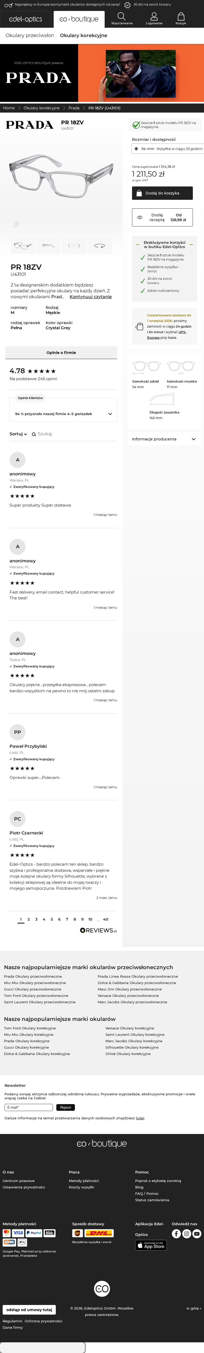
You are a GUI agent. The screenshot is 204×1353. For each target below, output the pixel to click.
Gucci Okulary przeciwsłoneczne (32, 989)
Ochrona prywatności (43, 1321)
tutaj (140, 1118)
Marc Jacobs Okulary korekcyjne (133, 1041)
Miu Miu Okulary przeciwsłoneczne (35, 983)
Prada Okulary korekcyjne (26, 1041)
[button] (25, 19)
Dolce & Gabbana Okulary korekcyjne (37, 1054)
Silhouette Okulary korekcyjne (132, 1047)
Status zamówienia (152, 1200)
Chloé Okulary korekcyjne (128, 1054)
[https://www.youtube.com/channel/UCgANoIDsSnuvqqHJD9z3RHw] (196, 1234)
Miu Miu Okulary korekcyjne (28, 1034)
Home (9, 108)
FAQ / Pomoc (147, 1193)
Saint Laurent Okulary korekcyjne (134, 1034)
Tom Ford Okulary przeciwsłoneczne (36, 995)
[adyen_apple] (22, 1243)
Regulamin (12, 1321)
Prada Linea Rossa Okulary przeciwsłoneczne (138, 976)
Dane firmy (13, 1327)
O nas (8, 1172)
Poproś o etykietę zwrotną (158, 1181)
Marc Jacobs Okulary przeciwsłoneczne (132, 1002)
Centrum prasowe (19, 1181)
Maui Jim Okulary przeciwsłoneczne (130, 989)
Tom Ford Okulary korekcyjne (30, 1028)
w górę (193, 1308)
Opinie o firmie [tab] (61, 352)
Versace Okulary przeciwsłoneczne (128, 995)
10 (90, 919)
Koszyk (181, 23)
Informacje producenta (154, 439)
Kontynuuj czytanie (91, 296)
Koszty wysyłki (81, 1187)
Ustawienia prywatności (24, 1187)
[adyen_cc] (7, 1233)
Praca (74, 1172)
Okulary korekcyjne (42, 108)
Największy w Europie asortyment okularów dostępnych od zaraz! (67, 4)
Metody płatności (84, 1181)
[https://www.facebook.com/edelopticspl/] (176, 1234)
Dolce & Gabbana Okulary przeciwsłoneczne (137, 983)
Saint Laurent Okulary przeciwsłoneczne (39, 1002)
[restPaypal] (34, 1233)
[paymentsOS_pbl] (9, 1243)
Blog (139, 1187)
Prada (74, 108)
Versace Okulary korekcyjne (129, 1028)
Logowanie (154, 23)
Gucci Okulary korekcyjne (26, 1047)
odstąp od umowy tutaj (29, 1309)
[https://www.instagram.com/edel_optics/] (186, 1234)
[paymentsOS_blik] (50, 1233)
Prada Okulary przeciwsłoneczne (33, 976)
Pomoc (142, 1172)
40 (105, 919)
